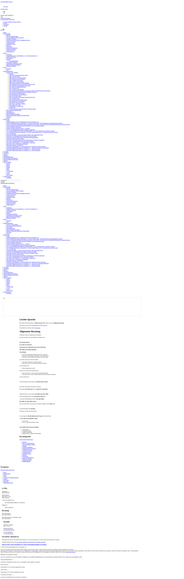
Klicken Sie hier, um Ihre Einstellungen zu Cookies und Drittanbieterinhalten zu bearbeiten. (24, 544)
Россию (8, 173)
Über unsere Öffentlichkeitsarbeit (13, 110)
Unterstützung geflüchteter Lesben (14, 63)
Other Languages (7, 162)
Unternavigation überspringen (26, 439)
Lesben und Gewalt (10, 50)
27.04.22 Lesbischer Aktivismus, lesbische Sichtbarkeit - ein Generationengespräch (25, 125)
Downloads (6, 153)
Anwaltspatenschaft (13, 61)
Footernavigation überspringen (7, 470)
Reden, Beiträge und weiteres (13, 114)
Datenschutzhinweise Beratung (10, 158)
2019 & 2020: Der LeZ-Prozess (16, 102)
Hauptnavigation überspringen (7, 183)
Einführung (9, 177)
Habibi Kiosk (6, 119)
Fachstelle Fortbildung (11, 39)
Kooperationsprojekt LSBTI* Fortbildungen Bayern (18, 40)
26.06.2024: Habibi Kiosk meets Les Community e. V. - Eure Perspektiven (23, 150)
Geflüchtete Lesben (10, 44)
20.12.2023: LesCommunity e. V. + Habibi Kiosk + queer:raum (20, 142)
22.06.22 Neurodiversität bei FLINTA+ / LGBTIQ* (18, 128)
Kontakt (5, 154)
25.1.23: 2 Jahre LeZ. (11, 133)
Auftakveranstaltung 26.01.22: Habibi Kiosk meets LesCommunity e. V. (22, 122)
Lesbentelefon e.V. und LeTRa (16, 106)
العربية (7, 172)
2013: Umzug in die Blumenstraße (17, 93)
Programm (8, 68)
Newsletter (8, 116)
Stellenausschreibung (11, 66)
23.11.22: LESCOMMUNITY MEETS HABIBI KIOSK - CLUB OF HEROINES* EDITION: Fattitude (30, 131)
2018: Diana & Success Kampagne (17, 101)
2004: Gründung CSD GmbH (16, 80)
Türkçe (8, 169)
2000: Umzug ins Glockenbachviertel (17, 77)
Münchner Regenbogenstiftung (13, 64)
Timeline (11, 74)
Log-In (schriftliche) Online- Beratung (15, 37)
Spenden (8, 59)
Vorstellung (9, 54)
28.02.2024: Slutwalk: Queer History (14, 145)
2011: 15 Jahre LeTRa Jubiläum (16, 89)
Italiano (8, 166)
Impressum (5, 155)
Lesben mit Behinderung (12, 48)
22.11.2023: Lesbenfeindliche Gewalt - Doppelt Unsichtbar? (20, 141)
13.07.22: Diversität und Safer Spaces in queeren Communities (20, 129)
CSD (7, 70)
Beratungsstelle (6, 33)
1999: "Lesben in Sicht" (14, 76)
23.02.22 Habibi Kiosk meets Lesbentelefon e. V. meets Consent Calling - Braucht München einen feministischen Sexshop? (34, 123)
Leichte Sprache (4, 9)
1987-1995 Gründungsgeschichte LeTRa (18, 75)
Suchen (2, 181)
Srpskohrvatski (9, 171)
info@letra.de (10, 533)
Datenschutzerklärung (70, 552)
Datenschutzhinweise (8, 157)
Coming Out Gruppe (11, 41)
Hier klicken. (37, 328)
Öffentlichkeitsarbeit (8, 71)
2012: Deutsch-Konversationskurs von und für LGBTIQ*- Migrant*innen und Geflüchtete (29, 90)
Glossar (8, 118)
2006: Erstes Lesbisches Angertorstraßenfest (19, 83)
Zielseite (2, 15)
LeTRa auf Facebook (5, 18)
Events (5, 67)
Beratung (8, 35)
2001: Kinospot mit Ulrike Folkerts (17, 79)
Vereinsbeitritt (9, 58)
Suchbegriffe (3, 180)
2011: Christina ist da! (14, 88)
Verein (4, 53)
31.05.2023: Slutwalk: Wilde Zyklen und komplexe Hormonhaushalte (22, 137)
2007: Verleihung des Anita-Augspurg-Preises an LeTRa (22, 84)
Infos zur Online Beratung (12, 36)
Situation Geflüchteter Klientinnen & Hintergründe (17, 115)
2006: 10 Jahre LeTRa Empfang (16, 81)
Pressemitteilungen (10, 112)
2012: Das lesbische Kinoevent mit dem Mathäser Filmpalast (23, 92)
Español (8, 167)
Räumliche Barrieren (11, 49)
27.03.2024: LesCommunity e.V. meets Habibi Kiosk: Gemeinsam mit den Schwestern (26, 146)
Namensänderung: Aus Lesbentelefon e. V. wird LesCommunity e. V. (22, 55)
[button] (3, 554)
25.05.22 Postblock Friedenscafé (13, 127)
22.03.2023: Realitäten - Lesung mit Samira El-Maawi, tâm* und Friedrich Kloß (24, 134)
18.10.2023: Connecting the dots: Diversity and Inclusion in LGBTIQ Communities (25, 140)
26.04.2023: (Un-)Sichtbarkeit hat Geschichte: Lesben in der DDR (21, 136)
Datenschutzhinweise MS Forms (10, 159)
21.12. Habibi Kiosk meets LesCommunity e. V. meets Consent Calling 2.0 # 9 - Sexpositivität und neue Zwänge (32, 132)
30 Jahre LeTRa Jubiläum (12, 72)
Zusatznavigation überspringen (8, 19)
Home (4, 32)
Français (8, 164)
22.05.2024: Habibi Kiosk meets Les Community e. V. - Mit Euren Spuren (23, 149)
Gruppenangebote (10, 42)
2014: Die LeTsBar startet (15, 96)
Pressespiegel (9, 111)
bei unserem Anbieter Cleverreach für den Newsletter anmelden (31, 542)
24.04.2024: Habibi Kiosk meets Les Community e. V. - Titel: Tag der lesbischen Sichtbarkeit (27, 147)
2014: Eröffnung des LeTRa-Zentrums (18, 94)
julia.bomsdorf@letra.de (8, 529)
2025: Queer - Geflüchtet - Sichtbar (17, 103)
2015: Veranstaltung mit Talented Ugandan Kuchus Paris (22, 97)
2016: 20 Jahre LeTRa (14, 98)
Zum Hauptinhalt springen (7, 1)
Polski (7, 168)
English (8, 163)
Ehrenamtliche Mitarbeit (11, 62)
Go (1, 16)
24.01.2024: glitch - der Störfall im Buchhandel (17, 144)
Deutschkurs (9, 46)
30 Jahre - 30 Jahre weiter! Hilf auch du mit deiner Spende (22, 109)
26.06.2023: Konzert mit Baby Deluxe (15, 138)
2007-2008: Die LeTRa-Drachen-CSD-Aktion (19, 85)
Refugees (8, 45)
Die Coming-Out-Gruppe (15, 105)
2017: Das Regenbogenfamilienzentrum (18, 99)
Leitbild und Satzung (11, 57)
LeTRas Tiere (12, 107)
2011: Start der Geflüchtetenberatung (17, 87)
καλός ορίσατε (9, 175)
